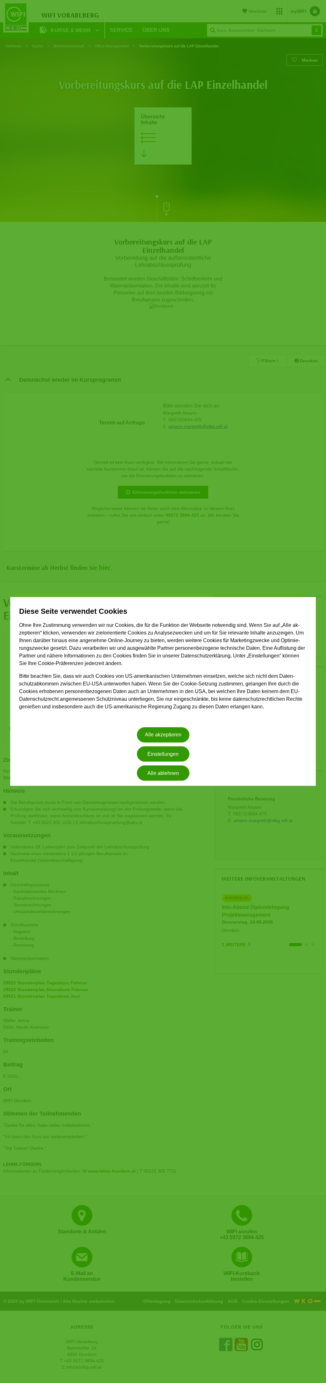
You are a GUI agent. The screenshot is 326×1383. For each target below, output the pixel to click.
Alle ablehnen (163, 773)
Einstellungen (163, 754)
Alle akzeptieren (163, 735)
